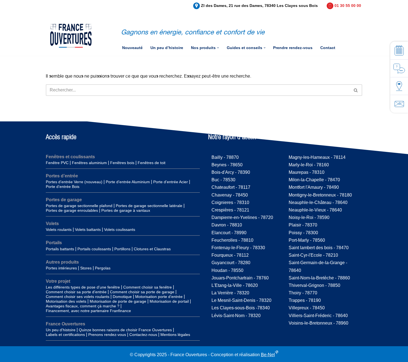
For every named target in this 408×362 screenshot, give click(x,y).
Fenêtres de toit (151, 163)
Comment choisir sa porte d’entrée (76, 292)
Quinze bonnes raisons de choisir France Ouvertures (125, 330)
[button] (218, 48)
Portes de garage (64, 199)
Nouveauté (132, 48)
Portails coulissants (94, 249)
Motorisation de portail (169, 301)
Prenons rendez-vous (107, 335)
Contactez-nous (143, 335)
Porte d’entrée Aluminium (128, 182)
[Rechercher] (356, 90)
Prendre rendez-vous (293, 48)
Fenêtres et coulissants (70, 156)
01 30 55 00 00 (347, 6)
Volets (52, 223)
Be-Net (268, 354)
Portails (54, 242)
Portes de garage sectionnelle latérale (149, 206)
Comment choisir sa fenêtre (147, 287)
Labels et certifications (65, 335)
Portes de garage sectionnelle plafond (79, 206)
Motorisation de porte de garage (118, 301)
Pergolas (102, 268)
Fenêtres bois (122, 163)
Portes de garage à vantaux (125, 210)
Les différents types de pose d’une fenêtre (83, 287)
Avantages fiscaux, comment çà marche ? (82, 306)
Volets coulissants (119, 230)
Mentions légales (175, 335)
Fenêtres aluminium (89, 163)
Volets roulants (59, 230)
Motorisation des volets (66, 301)
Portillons (122, 249)
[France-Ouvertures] (71, 36)
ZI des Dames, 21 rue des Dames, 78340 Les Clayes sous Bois (259, 6)
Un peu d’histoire (166, 48)
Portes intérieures (61, 268)
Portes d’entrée (62, 176)
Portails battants (60, 249)
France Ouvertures (65, 324)
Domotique (122, 297)
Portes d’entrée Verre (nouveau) (74, 182)
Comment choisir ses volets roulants (77, 297)
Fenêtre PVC (57, 163)
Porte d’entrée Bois (62, 187)
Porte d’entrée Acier (170, 182)
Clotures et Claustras (152, 249)
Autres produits (62, 262)
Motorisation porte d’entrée (159, 297)
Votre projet (58, 281)
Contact (327, 48)
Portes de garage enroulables (72, 210)
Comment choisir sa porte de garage (142, 292)
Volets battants (88, 230)
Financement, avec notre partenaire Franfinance (88, 311)
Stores (86, 268)
